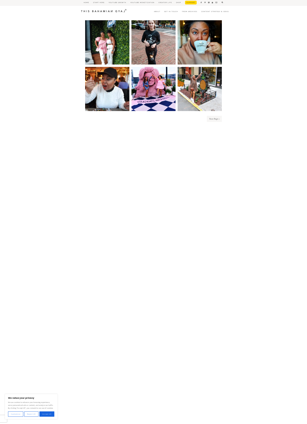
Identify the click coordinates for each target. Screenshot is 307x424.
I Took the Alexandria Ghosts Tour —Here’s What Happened (153, 53)
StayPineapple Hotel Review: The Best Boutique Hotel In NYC (200, 100)
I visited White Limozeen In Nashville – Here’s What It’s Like (153, 100)
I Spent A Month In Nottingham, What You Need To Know (107, 100)
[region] (31, 406)
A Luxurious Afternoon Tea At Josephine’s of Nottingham (200, 53)
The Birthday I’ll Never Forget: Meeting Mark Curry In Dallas (107, 53)
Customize (15, 414)
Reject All (31, 414)
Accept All (46, 414)
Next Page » (214, 119)
